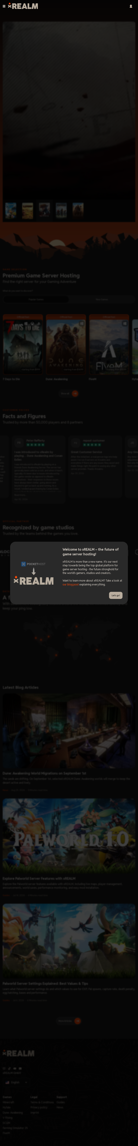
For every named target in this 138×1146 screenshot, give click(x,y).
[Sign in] (131, 6)
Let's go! (116, 595)
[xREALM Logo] (23, 6)
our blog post (71, 584)
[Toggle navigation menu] (4, 6)
